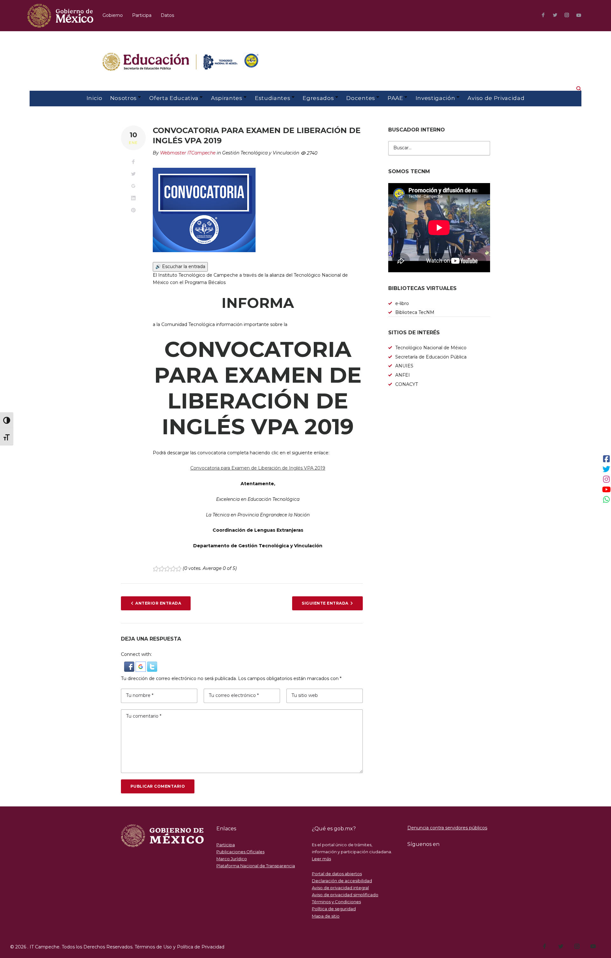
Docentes (360, 98)
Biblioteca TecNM (414, 312)
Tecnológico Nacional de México (431, 348)
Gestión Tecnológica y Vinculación (260, 153)
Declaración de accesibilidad (342, 880)
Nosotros (123, 98)
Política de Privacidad (200, 947)
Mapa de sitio (326, 916)
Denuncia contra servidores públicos (447, 828)
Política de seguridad (334, 908)
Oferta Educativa (174, 98)
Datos (167, 15)
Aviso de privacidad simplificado (345, 894)
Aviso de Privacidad (495, 98)
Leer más (321, 858)
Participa (141, 15)
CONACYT (406, 384)
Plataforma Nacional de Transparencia (255, 865)
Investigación (435, 98)
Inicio (94, 98)
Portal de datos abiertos (337, 873)
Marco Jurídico (231, 858)
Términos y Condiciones (336, 901)
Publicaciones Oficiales (240, 851)
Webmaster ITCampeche (187, 153)
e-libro (402, 303)
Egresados (318, 98)
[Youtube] (578, 15)
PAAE (395, 98)
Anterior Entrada (158, 603)
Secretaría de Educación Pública (431, 357)
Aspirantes (226, 98)
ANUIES (404, 366)
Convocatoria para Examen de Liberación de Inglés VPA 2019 (257, 468)
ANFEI (402, 375)
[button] (130, 665)
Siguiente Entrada (325, 603)
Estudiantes (272, 98)
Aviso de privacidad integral (340, 887)
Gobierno (112, 15)
